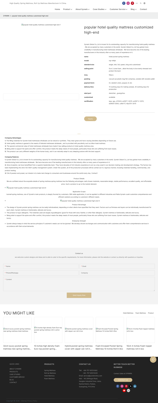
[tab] (79, 133)
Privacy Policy (32, 401)
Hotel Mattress (128, 313)
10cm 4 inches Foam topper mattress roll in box (139, 347)
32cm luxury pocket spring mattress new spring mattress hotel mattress (17, 347)
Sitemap (24, 401)
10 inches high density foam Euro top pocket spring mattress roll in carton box (47, 347)
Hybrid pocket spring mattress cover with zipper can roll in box (79, 347)
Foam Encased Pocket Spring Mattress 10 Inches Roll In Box (109, 347)
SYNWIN (6, 16)
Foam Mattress (141, 313)
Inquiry (90, 119)
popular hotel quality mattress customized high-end (30, 16)
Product (151, 313)
